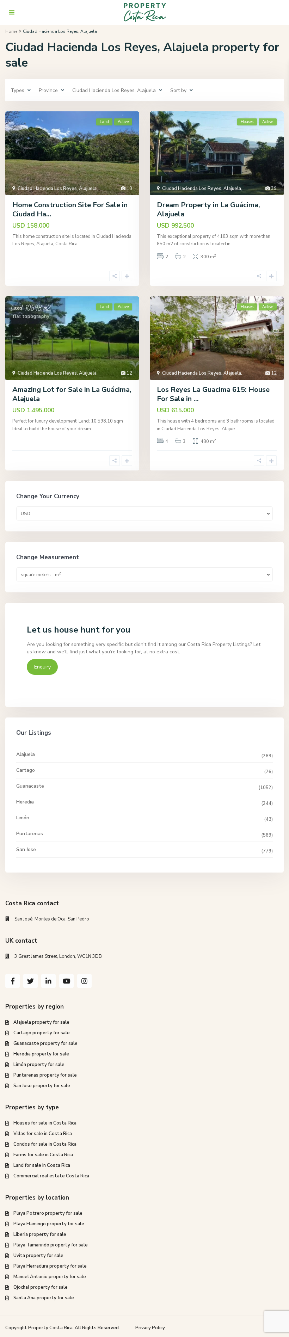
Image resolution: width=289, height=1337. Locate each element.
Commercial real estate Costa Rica (51, 1176)
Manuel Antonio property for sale (49, 1277)
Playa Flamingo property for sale (48, 1224)
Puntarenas (29, 833)
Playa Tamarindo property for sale (50, 1245)
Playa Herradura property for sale (50, 1266)
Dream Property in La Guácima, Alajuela (208, 209)
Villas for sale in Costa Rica (42, 1133)
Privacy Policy (150, 1328)
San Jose (26, 849)
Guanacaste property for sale (45, 1043)
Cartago (25, 770)
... (81, 244)
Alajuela (25, 754)
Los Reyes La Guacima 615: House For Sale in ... (213, 394)
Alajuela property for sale (41, 1022)
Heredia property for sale (41, 1054)
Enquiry (42, 667)
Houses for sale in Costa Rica (44, 1123)
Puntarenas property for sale (45, 1075)
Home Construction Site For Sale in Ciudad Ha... (70, 209)
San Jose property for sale (41, 1086)
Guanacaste (30, 786)
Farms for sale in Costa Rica (43, 1155)
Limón (22, 817)
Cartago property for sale (41, 1033)
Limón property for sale (38, 1064)
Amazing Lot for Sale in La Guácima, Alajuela (71, 394)
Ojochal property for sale (40, 1287)
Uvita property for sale (38, 1255)
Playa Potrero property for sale (47, 1213)
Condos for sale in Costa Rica (44, 1144)
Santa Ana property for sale (43, 1298)
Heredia (25, 802)
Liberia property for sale (39, 1234)
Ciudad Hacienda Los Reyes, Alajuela (57, 188)
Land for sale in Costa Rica (41, 1165)
